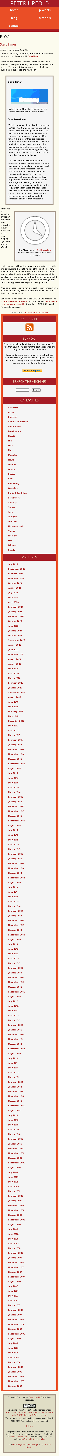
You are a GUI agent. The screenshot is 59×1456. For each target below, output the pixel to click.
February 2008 (15, 1253)
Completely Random (18, 422)
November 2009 (16, 1153)
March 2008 (14, 1248)
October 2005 (15, 1386)
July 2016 (13, 773)
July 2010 (13, 1115)
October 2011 (15, 1044)
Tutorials (45, 18)
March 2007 (14, 1305)
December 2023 (16, 616)
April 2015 (13, 844)
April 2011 (13, 1072)
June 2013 (13, 949)
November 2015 (16, 811)
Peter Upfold (29, 3)
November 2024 (16, 578)
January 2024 (15, 612)
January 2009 (15, 1201)
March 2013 (14, 963)
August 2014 (14, 882)
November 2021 (16, 654)
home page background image (25, 1444)
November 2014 (16, 868)
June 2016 (13, 778)
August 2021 (14, 659)
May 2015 (13, 840)
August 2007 (14, 1281)
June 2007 (13, 1291)
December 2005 (16, 1376)
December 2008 (16, 1205)
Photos (11, 474)
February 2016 (15, 797)
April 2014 (13, 901)
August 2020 (14, 664)
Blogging (12, 417)
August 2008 (14, 1224)
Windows (43, 312)
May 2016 (13, 783)
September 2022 (16, 640)
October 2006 (15, 1329)
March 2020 (14, 678)
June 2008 (13, 1234)
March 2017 (14, 735)
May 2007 (13, 1296)
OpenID (12, 464)
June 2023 (13, 626)
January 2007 (15, 1315)
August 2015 (14, 825)
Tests (10, 512)
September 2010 (16, 1106)
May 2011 (13, 1068)
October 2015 (15, 816)
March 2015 (14, 849)
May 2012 (13, 1011)
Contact (14, 26)
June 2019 (13, 702)
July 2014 (13, 887)
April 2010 (13, 1129)
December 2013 (16, 920)
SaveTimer (8, 44)
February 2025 (15, 574)
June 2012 (13, 1006)
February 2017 (15, 740)
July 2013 (13, 944)
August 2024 (14, 588)
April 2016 (13, 787)
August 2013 (14, 939)
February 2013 (15, 968)
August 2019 (14, 697)
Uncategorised (15, 526)
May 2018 (13, 716)
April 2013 (13, 958)
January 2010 (15, 1144)
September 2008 (16, 1220)
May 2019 (13, 707)
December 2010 (16, 1091)
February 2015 (15, 854)
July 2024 (13, 592)
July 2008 (13, 1229)
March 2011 (14, 1077)
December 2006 (16, 1319)
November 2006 (16, 1324)
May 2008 (13, 1239)
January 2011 (15, 1087)
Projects (45, 10)
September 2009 (16, 1163)
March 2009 (14, 1191)
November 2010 (16, 1096)
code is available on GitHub (14, 301)
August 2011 (14, 1053)
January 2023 (15, 631)
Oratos (11, 469)
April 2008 (13, 1243)
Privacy (29, 1426)
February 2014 (15, 911)
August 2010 (14, 1110)
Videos (11, 531)
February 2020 (15, 683)
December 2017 (16, 721)
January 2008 (15, 1258)
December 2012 (16, 977)
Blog (14, 18)
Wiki (10, 540)
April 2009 (13, 1186)
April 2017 (13, 730)
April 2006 (13, 1357)
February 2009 (15, 1196)
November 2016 (16, 754)
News (11, 460)
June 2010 (13, 1120)
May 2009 (13, 1182)
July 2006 (13, 1343)
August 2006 (14, 1338)
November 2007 (16, 1267)
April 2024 (13, 602)
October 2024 (15, 583)
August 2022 (14, 645)
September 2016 (16, 764)
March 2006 (14, 1362)
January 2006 (15, 1372)
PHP (10, 479)
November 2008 (16, 1210)
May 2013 (13, 954)
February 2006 (15, 1367)
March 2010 (14, 1134)
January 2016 (15, 801)
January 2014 (15, 916)
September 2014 (16, 878)
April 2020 (13, 673)
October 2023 (15, 621)
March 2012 (14, 1020)
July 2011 (13, 1058)
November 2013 (16, 925)
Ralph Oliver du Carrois (20, 1437)
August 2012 (14, 996)
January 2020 (15, 688)
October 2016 (15, 759)
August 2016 (14, 768)
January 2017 (15, 744)
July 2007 (13, 1286)
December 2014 (16, 863)
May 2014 (13, 896)
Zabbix (11, 550)
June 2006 (13, 1348)
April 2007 (13, 1300)
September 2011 (16, 1049)
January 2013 (15, 973)
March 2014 (14, 906)
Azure (11, 412)
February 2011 (15, 1082)
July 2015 (13, 830)
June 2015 (13, 835)
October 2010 (15, 1101)
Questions (13, 488)
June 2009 (13, 1177)
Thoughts (12, 517)
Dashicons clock (44, 250)
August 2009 (14, 1167)
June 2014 (13, 892)
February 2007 (15, 1310)
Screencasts (14, 498)
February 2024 (15, 607)
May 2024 (13, 597)
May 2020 (13, 669)
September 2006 (16, 1334)
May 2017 (13, 726)
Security (12, 502)
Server (11, 507)
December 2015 (16, 806)
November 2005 (16, 1381)
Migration (13, 455)
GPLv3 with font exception (33, 1439)
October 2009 (15, 1158)
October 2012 (15, 987)
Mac (10, 450)
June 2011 (13, 1063)
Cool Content (14, 426)
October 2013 (15, 930)
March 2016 (14, 792)
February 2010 (15, 1139)
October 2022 (15, 635)
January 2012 (15, 1030)
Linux (10, 445)
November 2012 (16, 982)
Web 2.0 (12, 536)
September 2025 (16, 569)
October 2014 (15, 873)
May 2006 (13, 1353)
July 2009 (13, 1172)
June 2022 (13, 649)
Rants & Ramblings (17, 493)
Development (30, 312)
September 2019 (16, 692)
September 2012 (16, 992)
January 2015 (15, 859)
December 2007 (16, 1262)
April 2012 (13, 1015)
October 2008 (15, 1215)
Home (14, 10)
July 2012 (13, 1001)
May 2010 (13, 1125)
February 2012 (15, 1025)
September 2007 (16, 1277)
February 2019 (15, 711)
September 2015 (16, 821)
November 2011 (16, 1039)
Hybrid (11, 436)
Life (10, 441)
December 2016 (16, 749)
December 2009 (16, 1148)
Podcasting (13, 483)
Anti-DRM (13, 407)
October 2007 (15, 1272)
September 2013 (16, 935)
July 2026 (13, 564)
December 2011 (16, 1034)
